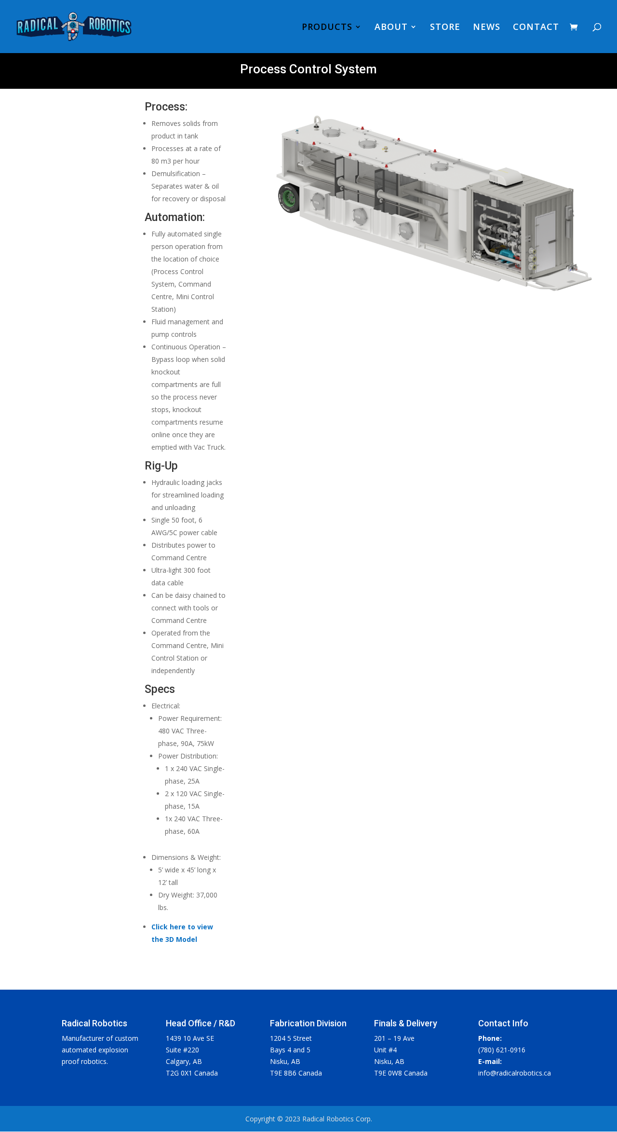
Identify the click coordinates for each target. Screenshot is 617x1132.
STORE (445, 27)
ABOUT (391, 27)
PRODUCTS (327, 27)
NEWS (486, 27)
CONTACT (536, 27)
